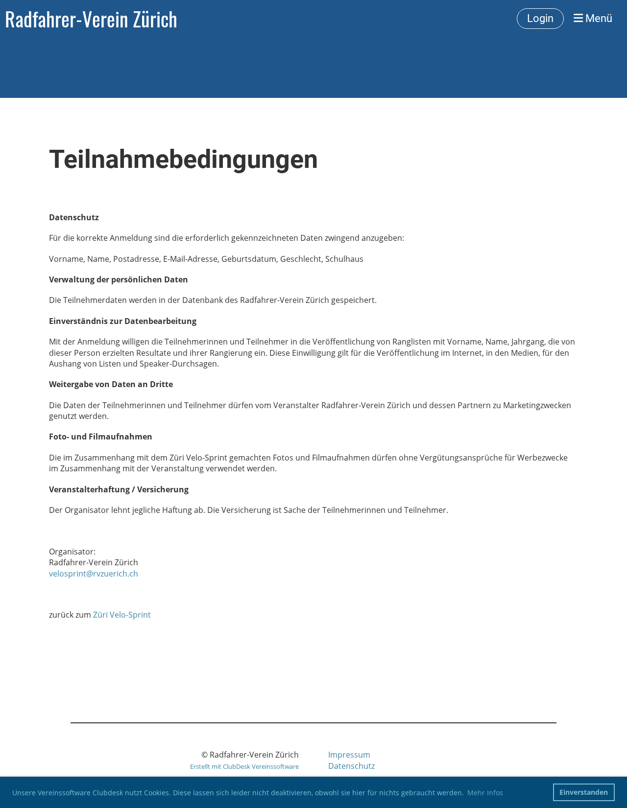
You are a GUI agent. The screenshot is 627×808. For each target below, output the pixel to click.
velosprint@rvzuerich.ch (93, 573)
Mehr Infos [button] (485, 792)
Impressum (349, 754)
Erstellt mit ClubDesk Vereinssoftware (244, 766)
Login (540, 18)
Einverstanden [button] (583, 792)
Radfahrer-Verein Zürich (91, 18)
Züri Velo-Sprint (122, 614)
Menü (597, 18)
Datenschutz (351, 766)
